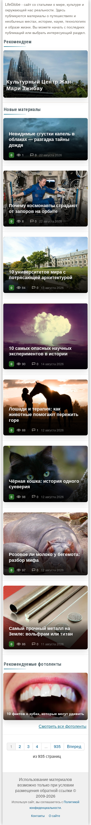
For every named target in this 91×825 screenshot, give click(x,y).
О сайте (54, 815)
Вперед (74, 746)
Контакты (38, 815)
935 (57, 746)
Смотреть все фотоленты (62, 726)
